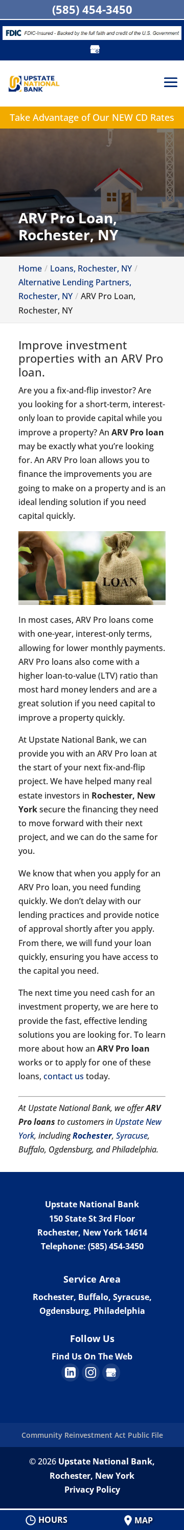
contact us (63, 1076)
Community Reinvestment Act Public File (92, 1435)
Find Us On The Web (92, 1356)
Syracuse (132, 1135)
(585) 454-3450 (92, 9)
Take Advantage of (92, 117)
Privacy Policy (92, 1489)
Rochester (92, 1135)
